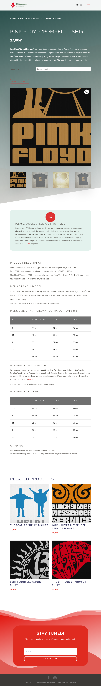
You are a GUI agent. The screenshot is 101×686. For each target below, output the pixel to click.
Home (13, 18)
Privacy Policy (56, 682)
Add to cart (19, 81)
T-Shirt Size (14, 69)
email (30, 379)
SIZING (27, 244)
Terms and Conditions (68, 682)
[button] (86, 92)
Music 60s (23, 18)
